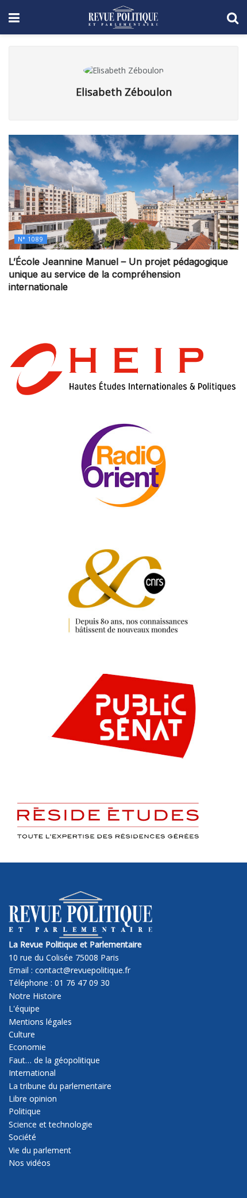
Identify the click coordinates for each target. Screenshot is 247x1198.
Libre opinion (33, 1098)
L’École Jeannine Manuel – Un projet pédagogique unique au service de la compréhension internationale (118, 274)
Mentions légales (40, 1021)
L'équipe (24, 1008)
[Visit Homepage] (123, 17)
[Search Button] (232, 17)
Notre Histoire (35, 995)
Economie (27, 1046)
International (32, 1072)
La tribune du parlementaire (60, 1085)
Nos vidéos (30, 1162)
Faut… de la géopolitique (54, 1060)
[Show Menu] (14, 17)
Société (22, 1136)
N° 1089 (31, 239)
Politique (25, 1111)
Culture (22, 1034)
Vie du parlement (40, 1150)
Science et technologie (50, 1124)
